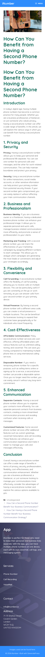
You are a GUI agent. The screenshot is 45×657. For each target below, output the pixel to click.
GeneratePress (33, 653)
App (7, 529)
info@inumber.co (11, 606)
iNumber (8, 3)
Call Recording (10, 579)
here (33, 649)
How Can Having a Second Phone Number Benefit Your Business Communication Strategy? (20, 513)
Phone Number (10, 574)
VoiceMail (7, 584)
